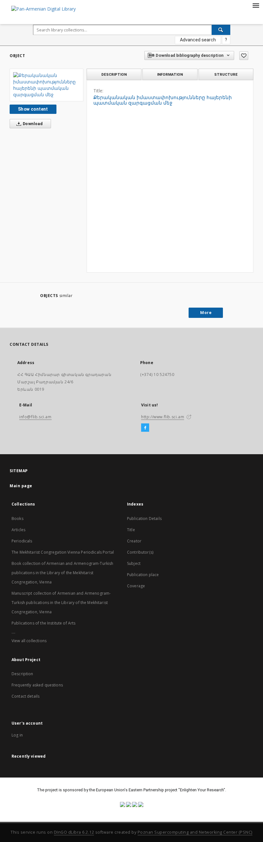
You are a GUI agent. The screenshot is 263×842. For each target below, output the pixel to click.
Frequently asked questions (37, 685)
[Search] (221, 30)
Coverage (136, 586)
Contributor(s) (140, 552)
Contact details (25, 696)
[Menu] (255, 5)
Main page (21, 486)
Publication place (143, 574)
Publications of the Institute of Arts (44, 623)
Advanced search (198, 39)
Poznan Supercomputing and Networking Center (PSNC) (195, 832)
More (205, 312)
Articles (18, 529)
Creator (134, 541)
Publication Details (144, 518)
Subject (133, 563)
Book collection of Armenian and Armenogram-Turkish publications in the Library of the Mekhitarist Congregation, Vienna (63, 573)
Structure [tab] (226, 74)
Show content (33, 109)
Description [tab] (114, 74)
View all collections (29, 640)
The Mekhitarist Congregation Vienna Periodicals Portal (63, 552)
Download (32, 123)
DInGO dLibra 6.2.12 (74, 832)
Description (22, 673)
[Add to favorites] (243, 55)
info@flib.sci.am (35, 417)
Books (17, 518)
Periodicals (22, 541)
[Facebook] (145, 428)
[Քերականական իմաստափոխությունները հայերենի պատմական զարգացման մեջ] (46, 85)
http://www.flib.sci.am (162, 417)
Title (131, 529)
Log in (17, 735)
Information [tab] (170, 74)
